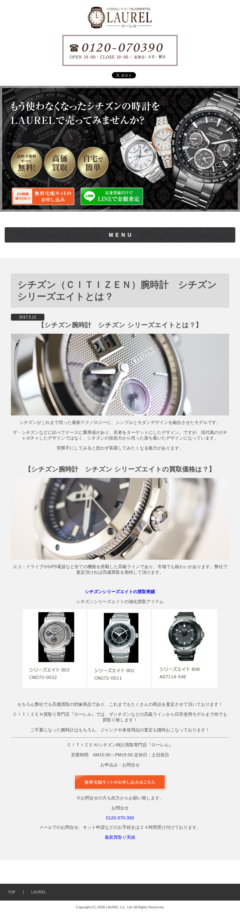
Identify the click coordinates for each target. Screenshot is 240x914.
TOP (11, 892)
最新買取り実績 (120, 837)
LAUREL (38, 892)
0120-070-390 (120, 817)
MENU (121, 235)
